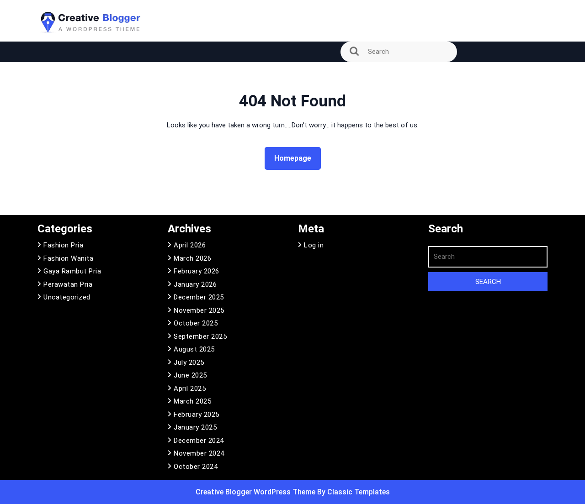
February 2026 (196, 271)
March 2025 (192, 401)
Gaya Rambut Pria (72, 271)
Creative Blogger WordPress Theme (256, 492)
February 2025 (196, 414)
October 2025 (196, 323)
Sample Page (64, 74)
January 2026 (195, 284)
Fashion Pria (63, 245)
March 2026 (192, 258)
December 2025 (199, 297)
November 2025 (199, 310)
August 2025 (194, 349)
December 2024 (199, 440)
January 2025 (195, 427)
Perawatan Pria (67, 284)
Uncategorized (66, 297)
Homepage (296, 158)
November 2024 (199, 453)
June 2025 (190, 375)
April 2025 (190, 388)
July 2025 (189, 362)
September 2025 (200, 336)
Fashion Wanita (68, 258)
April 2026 (190, 245)
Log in (314, 245)
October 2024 (196, 466)
